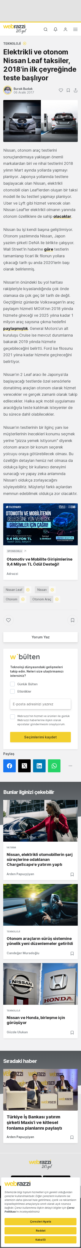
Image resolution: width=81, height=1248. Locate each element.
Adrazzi (12, 574)
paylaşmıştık (15, 328)
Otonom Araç (41, 599)
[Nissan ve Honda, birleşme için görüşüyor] (40, 984)
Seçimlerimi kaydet (40, 737)
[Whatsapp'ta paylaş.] (55, 765)
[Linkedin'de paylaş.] (40, 765)
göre (48, 249)
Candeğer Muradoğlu (23, 953)
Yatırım (11, 847)
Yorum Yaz (41, 637)
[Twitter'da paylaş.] (25, 765)
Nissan (42, 589)
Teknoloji (12, 43)
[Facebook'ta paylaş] (10, 765)
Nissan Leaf (14, 589)
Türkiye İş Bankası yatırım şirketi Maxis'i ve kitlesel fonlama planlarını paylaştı (34, 1122)
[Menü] (75, 30)
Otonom (11, 599)
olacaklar (62, 216)
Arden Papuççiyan (20, 874)
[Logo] (15, 29)
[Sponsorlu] (40, 524)
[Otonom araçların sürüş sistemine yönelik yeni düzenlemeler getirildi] (40, 905)
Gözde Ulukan (17, 1032)
